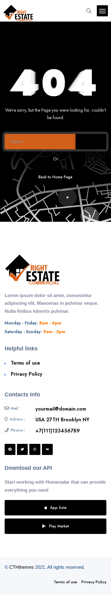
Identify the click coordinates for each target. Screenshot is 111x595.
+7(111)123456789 (57, 430)
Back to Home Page (55, 177)
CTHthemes (21, 567)
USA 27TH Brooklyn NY (62, 419)
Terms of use (25, 362)
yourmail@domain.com (60, 408)
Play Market (59, 526)
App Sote (58, 507)
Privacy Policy (26, 374)
